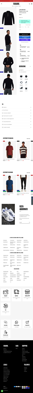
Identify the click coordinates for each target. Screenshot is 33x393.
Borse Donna (5, 244)
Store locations (24, 360)
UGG (11, 271)
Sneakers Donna (26, 241)
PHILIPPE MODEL (26, 276)
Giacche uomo (12, 255)
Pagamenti (23, 356)
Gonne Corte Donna (6, 250)
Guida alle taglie (28, 24)
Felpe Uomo (5, 262)
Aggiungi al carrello (25, 34)
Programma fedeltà (25, 351)
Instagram (25, 368)
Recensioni (5, 349)
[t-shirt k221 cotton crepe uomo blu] (9, 183)
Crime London (5, 276)
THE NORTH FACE (13, 276)
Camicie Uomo (19, 255)
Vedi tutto (28, 138)
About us (4, 348)
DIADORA (4, 274)
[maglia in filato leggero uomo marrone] (9, 149)
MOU (17, 271)
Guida (16, 348)
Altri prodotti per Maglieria (8, 138)
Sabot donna (12, 250)
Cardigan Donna (26, 247)
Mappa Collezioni (6, 375)
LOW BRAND (22, 9)
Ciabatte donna (5, 247)
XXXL (20, 29)
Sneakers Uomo (5, 255)
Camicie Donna (19, 240)
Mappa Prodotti (5, 377)
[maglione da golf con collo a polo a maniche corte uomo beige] (23, 149)
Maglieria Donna (19, 250)
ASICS (4, 278)
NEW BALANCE (5, 271)
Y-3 (10, 281)
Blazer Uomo (19, 265)
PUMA (11, 278)
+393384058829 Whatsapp (7, 351)
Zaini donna (18, 244)
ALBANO (18, 273)
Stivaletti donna (12, 247)
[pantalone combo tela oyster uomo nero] (23, 183)
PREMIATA (11, 273)
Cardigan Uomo (26, 259)
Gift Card (23, 349)
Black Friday (5, 378)
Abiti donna (5, 240)
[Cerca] (29, 4)
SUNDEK (18, 276)
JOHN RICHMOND (13, 274)
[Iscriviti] (29, 222)
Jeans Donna (25, 240)
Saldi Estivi (5, 381)
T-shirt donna (12, 240)
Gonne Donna (5, 241)
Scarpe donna (26, 250)
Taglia (24, 24)
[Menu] (1, 4)
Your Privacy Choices (6, 372)
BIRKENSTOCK (19, 274)
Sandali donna (19, 241)
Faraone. (7, 390)
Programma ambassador (26, 352)
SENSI (24, 273)
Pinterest (25, 371)
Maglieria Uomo (19, 259)
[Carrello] (32, 4)
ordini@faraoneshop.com (7, 352)
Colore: (21, 17)
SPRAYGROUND (26, 271)
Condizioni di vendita (6, 371)
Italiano (4, 386)
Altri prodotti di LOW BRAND (8, 172)
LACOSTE (25, 278)
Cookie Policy (5, 367)
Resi (22, 355)
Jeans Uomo (19, 262)
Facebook (25, 367)
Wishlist (23, 348)
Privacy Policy (5, 368)
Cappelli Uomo (5, 259)
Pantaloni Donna (12, 244)
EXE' (24, 274)
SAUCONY (5, 281)
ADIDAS (18, 278)
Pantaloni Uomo (26, 255)
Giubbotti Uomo (26, 262)
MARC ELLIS (5, 273)
